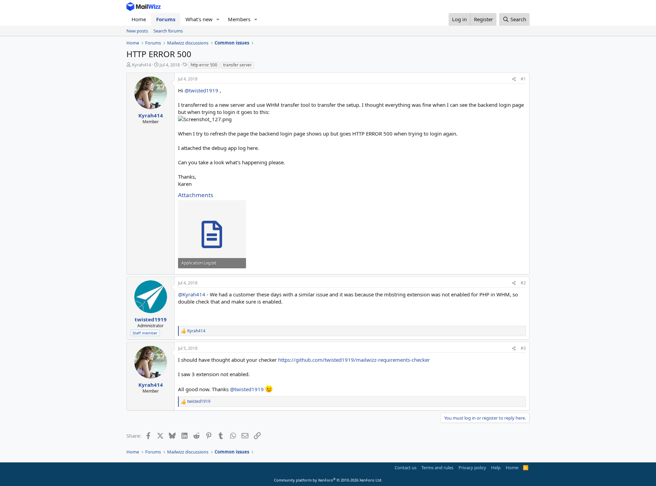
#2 (523, 283)
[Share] (513, 79)
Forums (165, 19)
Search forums (168, 31)
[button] (218, 19)
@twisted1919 (201, 90)
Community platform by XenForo (328, 480)
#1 (523, 79)
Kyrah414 (141, 65)
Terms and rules (437, 467)
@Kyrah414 (191, 294)
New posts (137, 31)
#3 (523, 348)
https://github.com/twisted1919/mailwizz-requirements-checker (354, 359)
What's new (199, 19)
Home (139, 19)
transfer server (237, 65)
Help (496, 467)
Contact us (405, 467)
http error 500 (204, 65)
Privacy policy (472, 467)
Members (239, 19)
